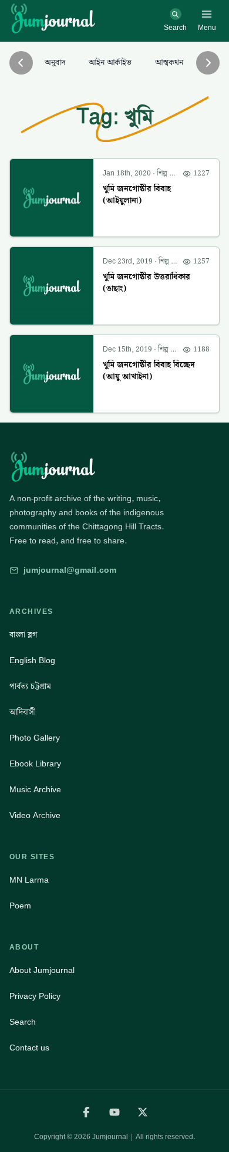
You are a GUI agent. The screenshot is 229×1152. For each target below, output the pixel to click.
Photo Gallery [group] (34, 738)
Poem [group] (20, 906)
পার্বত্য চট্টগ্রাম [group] (30, 686)
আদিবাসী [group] (22, 712)
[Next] (208, 63)
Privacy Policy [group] (34, 996)
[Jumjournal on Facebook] (86, 1112)
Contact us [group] (29, 1048)
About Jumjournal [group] (42, 970)
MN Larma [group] (29, 880)
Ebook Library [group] (35, 764)
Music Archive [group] (35, 789)
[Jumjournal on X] (143, 1112)
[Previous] (21, 63)
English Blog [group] (32, 660)
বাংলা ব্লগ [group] (23, 635)
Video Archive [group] (34, 815)
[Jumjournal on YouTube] (114, 1112)
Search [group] (22, 1022)
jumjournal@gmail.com (69, 570)
